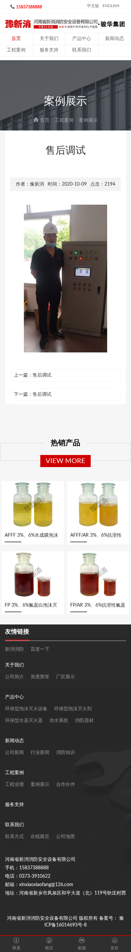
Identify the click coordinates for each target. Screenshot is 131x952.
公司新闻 (14, 752)
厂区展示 (65, 677)
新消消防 (14, 649)
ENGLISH (110, 6)
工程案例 (16, 50)
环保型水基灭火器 (24, 720)
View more (65, 461)
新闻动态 (114, 38)
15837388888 (29, 7)
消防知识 (65, 752)
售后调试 (42, 375)
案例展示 (88, 120)
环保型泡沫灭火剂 (73, 709)
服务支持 (49, 50)
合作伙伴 (65, 784)
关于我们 (49, 38)
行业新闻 (40, 752)
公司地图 (65, 836)
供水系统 (58, 720)
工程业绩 (14, 784)
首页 (16, 38)
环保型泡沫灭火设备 (26, 709)
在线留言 (40, 836)
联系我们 (81, 50)
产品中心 (81, 38)
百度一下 (40, 649)
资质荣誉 (40, 677)
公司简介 (14, 677)
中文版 (93, 6)
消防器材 (84, 720)
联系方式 (14, 836)
